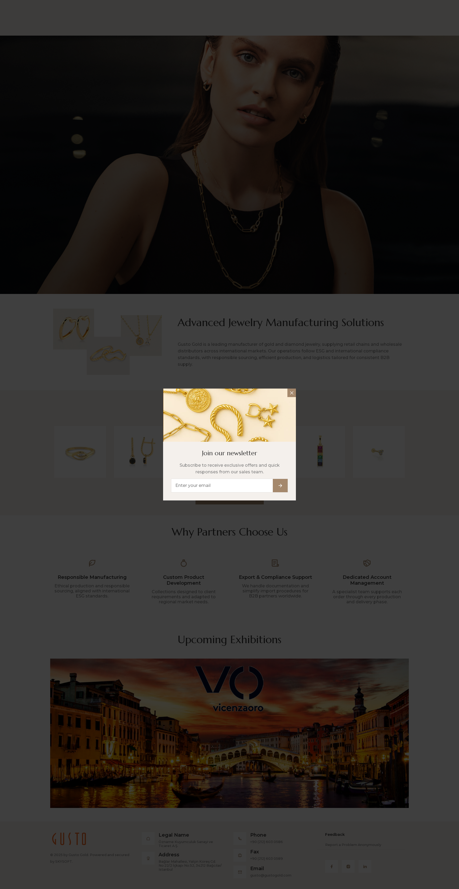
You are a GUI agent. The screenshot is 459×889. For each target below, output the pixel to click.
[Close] (291, 393)
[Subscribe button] (280, 485)
